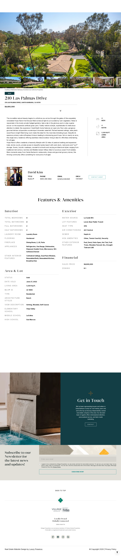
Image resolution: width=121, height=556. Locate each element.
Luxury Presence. (36, 549)
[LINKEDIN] (68, 537)
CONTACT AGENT (97, 177)
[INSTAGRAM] (63, 537)
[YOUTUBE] (58, 537)
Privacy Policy (57, 467)
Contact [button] (90, 424)
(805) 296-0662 (46, 179)
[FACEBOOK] (53, 537)
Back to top (60, 491)
